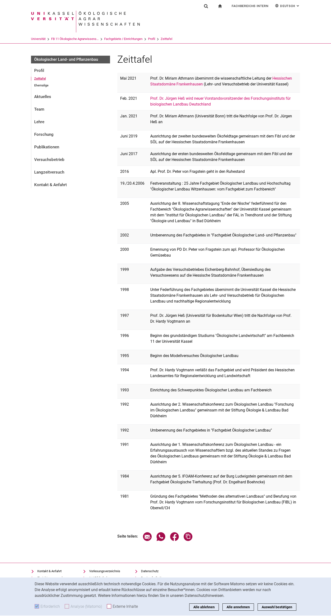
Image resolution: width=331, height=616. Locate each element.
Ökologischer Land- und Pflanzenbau (66, 59)
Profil (151, 39)
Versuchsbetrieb (49, 159)
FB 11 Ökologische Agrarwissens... (75, 39)
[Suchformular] (206, 6)
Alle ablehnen (204, 607)
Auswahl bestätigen (277, 607)
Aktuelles (42, 96)
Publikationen (46, 146)
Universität (38, 39)
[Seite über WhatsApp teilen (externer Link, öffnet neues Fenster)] (161, 539)
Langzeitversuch (49, 172)
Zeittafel (166, 39)
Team (39, 109)
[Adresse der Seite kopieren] (188, 539)
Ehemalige (41, 85)
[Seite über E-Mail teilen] (147, 539)
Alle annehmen (238, 607)
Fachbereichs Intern (250, 6)
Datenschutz (149, 571)
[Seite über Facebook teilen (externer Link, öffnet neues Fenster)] (174, 539)
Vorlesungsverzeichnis (104, 571)
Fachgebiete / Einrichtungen (123, 39)
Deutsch (290, 6)
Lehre (39, 121)
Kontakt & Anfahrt (50, 184)
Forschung (44, 134)
